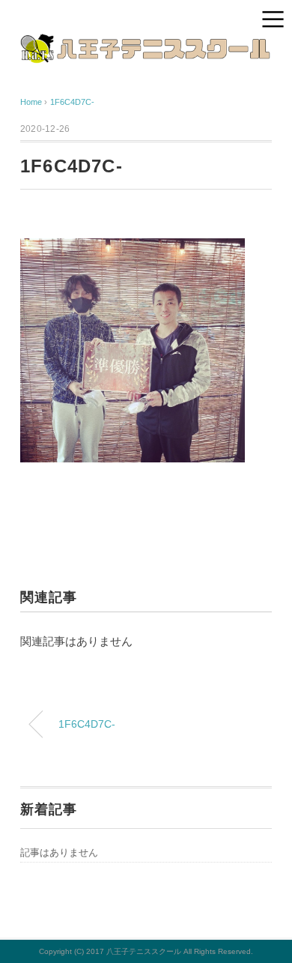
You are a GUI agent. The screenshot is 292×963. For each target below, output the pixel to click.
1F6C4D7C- (72, 101)
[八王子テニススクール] (146, 44)
